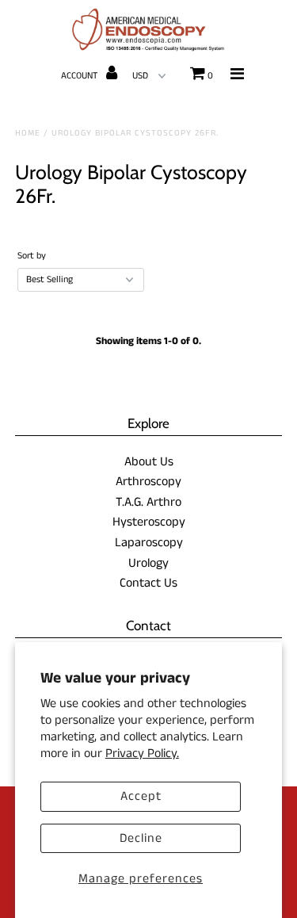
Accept (141, 796)
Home (27, 133)
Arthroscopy (148, 481)
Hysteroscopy (148, 522)
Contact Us (148, 583)
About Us (148, 462)
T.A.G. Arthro (148, 502)
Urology (148, 563)
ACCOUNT (80, 75)
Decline (141, 838)
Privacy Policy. (142, 753)
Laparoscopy (149, 543)
